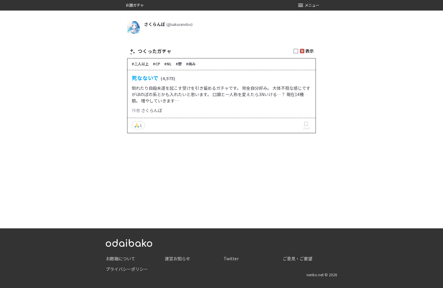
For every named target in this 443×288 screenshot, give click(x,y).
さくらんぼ (151, 110)
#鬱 (179, 64)
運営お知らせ (177, 258)
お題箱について (120, 258)
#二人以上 (140, 64)
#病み (191, 64)
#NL (167, 64)
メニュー (312, 5)
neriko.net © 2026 (321, 274)
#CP (156, 64)
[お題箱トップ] (129, 242)
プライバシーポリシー (127, 269)
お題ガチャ (135, 5)
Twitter (231, 258)
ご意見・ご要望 (297, 258)
